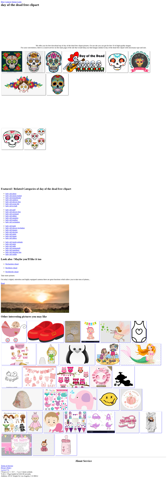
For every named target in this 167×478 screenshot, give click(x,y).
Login (19, 2)
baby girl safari (10, 234)
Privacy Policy (6, 468)
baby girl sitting (11, 216)
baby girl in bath (11, 206)
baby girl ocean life (12, 204)
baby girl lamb (10, 226)
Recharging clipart (12, 264)
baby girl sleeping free (13, 252)
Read (3, 283)
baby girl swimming (12, 222)
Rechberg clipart (11, 268)
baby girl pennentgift (12, 248)
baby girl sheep (10, 194)
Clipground (11, 471)
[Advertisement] (83, 26)
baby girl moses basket (13, 196)
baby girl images (11, 230)
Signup (14, 2)
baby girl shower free (13, 202)
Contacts (8, 2)
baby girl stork (10, 244)
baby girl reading (11, 220)
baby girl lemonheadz (13, 198)
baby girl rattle (10, 246)
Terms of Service (7, 466)
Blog (2, 2)
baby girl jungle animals (14, 242)
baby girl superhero (12, 250)
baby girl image (11, 236)
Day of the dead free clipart (11, 69)
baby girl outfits (11, 254)
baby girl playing (11, 232)
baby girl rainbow (11, 200)
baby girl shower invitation (15, 228)
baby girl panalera (11, 218)
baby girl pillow (11, 238)
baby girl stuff (10, 210)
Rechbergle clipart (12, 272)
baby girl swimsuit (12, 214)
